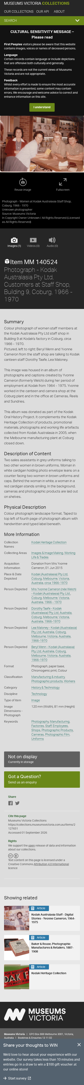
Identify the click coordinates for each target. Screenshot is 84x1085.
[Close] (79, 1045)
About (59, 11)
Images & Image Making (47, 553)
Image (35, 700)
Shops (35, 730)
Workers (69, 681)
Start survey (17, 1078)
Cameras (37, 734)
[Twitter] (17, 804)
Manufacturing (60, 721)
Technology (39, 694)
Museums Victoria (36, 4)
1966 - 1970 (53, 602)
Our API (42, 11)
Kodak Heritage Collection (48, 542)
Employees (60, 725)
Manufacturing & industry (48, 677)
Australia (37, 582)
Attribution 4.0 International (51, 864)
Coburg (36, 578)
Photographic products (47, 681)
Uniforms (37, 738)
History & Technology (45, 687)
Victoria (64, 578)
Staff (48, 725)
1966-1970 (52, 621)
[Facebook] (10, 804)
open (31, 845)
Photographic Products (57, 730)
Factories (37, 725)
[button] (42, 20)
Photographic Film (57, 734)
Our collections (18, 11)
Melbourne (50, 578)
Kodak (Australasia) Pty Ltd (49, 574)
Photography (40, 721)
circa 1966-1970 (55, 582)
